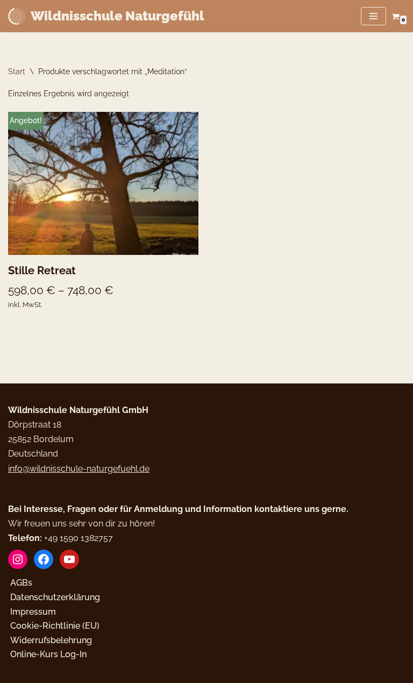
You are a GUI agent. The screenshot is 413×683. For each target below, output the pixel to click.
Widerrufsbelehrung (51, 640)
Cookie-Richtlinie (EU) (54, 626)
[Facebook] (43, 559)
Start (16, 71)
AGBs (21, 583)
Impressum (33, 612)
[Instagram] (17, 559)
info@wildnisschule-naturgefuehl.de (78, 469)
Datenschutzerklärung (55, 597)
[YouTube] (69, 559)
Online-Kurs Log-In (48, 654)
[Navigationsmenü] (373, 16)
